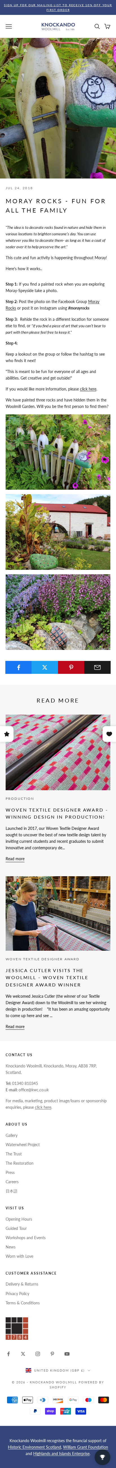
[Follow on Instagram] (38, 1354)
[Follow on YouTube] (67, 1354)
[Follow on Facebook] (8, 1354)
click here (88, 389)
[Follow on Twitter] (23, 1354)
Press (10, 1172)
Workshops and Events (26, 1237)
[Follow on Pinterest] (52, 1354)
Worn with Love (19, 1256)
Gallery (11, 1135)
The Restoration (20, 1163)
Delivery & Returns (22, 1284)
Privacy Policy (17, 1293)
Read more (15, 858)
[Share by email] (97, 667)
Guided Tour (16, 1228)
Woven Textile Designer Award (42, 959)
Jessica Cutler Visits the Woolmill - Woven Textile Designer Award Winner (47, 977)
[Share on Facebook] (19, 667)
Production (20, 798)
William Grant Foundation (85, 1447)
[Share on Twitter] (45, 667)
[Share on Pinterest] (71, 667)
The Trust (14, 1153)
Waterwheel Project (23, 1144)
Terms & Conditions (23, 1302)
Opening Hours (19, 1219)
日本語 (11, 1191)
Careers (12, 1181)
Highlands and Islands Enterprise (61, 1453)
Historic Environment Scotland (34, 1447)
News (10, 1247)
